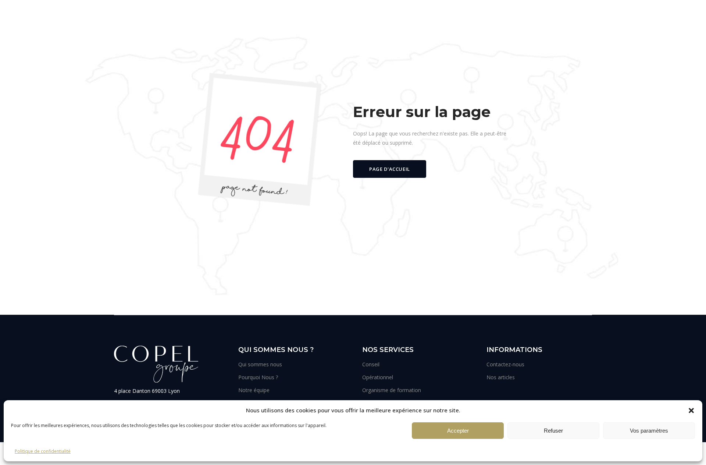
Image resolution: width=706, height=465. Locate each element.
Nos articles (500, 377)
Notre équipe (254, 390)
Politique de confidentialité (43, 451)
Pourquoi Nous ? (258, 377)
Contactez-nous (505, 364)
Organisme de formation (391, 390)
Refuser (553, 430)
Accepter (458, 430)
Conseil (370, 364)
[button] (691, 410)
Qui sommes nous (260, 364)
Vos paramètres (649, 430)
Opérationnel (377, 377)
